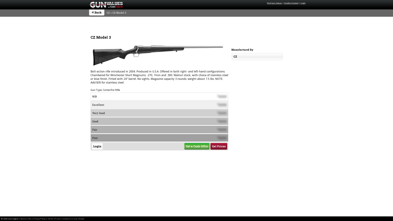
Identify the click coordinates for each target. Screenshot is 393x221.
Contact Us (67, 218)
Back (97, 12)
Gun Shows (79, 218)
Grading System (291, 3)
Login (303, 3)
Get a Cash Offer (197, 146)
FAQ (29, 218)
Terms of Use (53, 218)
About (23, 218)
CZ (108, 12)
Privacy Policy (39, 218)
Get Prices (219, 146)
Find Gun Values (274, 3)
